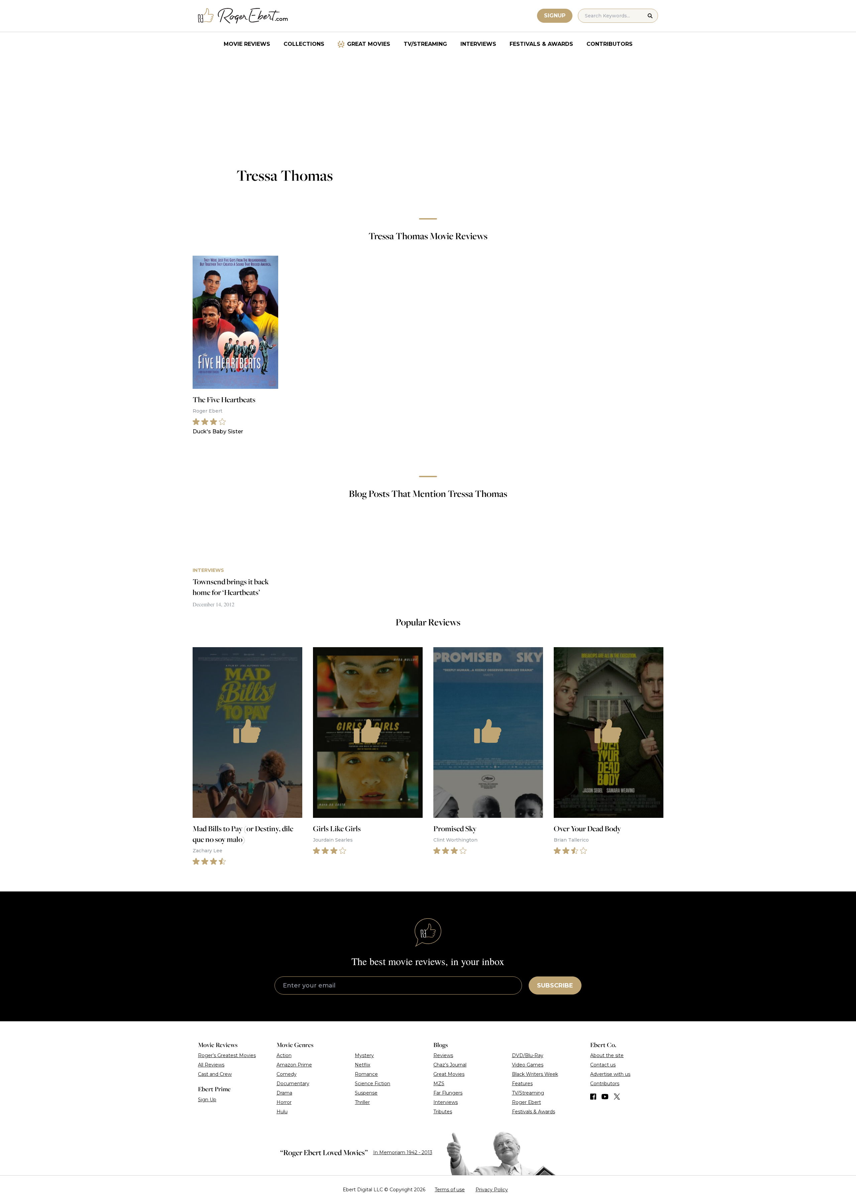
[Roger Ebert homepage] (243, 16)
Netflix (362, 1065)
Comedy (287, 1074)
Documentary (293, 1084)
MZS (438, 1084)
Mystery (364, 1055)
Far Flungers (447, 1093)
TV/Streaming (425, 44)
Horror (284, 1102)
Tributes (442, 1112)
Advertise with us (610, 1074)
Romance (366, 1074)
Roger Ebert (526, 1102)
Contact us (603, 1065)
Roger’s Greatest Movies (227, 1055)
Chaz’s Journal (449, 1065)
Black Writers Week (535, 1074)
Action (284, 1055)
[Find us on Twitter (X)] (617, 1097)
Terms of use (450, 1190)
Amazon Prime (294, 1065)
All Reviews (211, 1065)
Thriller (362, 1102)
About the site (607, 1055)
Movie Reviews (247, 44)
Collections (304, 44)
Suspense (366, 1093)
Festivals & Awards (541, 44)
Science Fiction (372, 1084)
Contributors (609, 44)
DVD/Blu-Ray (527, 1055)
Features (522, 1084)
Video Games (527, 1065)
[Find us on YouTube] (605, 1096)
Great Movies (368, 44)
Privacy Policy (491, 1190)
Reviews (443, 1055)
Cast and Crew (215, 1074)
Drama (284, 1093)
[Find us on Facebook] (593, 1097)
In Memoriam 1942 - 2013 (402, 1152)
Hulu (282, 1112)
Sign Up (207, 1100)
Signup (554, 15)
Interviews (478, 44)
